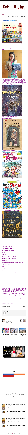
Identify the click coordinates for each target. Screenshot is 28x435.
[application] (14, 352)
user (8, 311)
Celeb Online (4, 306)
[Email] (25, 306)
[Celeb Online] (14, 7)
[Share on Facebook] (22, 306)
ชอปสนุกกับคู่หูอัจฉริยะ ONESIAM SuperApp (14, 335)
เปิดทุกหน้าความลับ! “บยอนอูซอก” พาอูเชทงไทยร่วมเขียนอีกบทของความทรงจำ (5, 335)
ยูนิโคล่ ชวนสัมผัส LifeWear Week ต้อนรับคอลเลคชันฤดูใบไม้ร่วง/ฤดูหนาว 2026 (15, 404)
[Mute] (23, 357)
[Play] (3, 357)
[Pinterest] (24, 306)
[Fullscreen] (24, 357)
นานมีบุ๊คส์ (8, 306)
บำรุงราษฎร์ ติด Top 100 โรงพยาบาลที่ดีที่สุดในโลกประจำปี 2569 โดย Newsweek (22, 335)
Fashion (7, 405)
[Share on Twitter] (23, 306)
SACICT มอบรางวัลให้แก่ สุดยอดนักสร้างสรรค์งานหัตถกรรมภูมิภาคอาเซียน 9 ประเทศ (9, 321)
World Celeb (7, 413)
